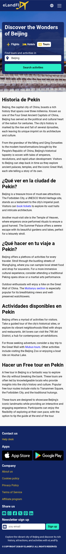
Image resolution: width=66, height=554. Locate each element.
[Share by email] (4, 515)
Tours (46, 44)
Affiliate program (12, 499)
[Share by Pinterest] (26, 515)
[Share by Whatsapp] (9, 515)
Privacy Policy (10, 485)
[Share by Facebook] (15, 515)
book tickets (24, 206)
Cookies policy (10, 478)
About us (7, 471)
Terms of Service (12, 492)
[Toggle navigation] (59, 6)
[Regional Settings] (52, 5)
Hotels (31, 44)
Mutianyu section (35, 288)
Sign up (52, 526)
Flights (15, 44)
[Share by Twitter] (20, 515)
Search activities (33, 67)
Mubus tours (32, 347)
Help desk (8, 439)
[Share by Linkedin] (31, 515)
